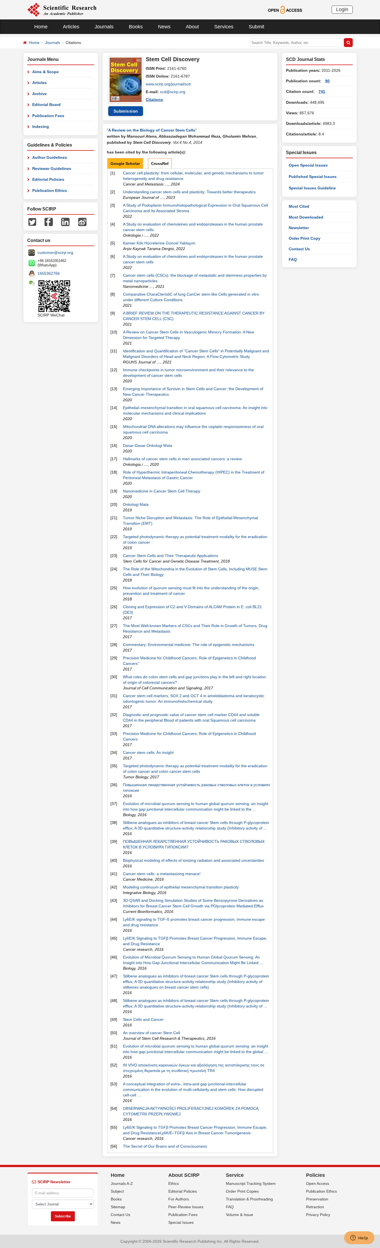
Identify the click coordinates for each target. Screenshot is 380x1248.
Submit (256, 26)
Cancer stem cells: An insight (148, 752)
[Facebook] (49, 221)
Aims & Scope (45, 72)
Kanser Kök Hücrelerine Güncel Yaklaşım (159, 243)
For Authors (178, 1199)
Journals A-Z (122, 1183)
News (164, 26)
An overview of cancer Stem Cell (151, 1033)
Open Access (317, 1183)
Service (235, 1175)
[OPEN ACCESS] (285, 9)
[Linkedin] (65, 221)
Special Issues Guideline (312, 188)
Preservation (317, 1199)
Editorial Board (46, 104)
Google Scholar (125, 163)
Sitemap (118, 1207)
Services (223, 26)
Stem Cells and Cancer (143, 1019)
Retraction (315, 1207)
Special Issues (181, 1222)
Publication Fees (48, 115)
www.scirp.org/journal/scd (168, 84)
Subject (117, 1191)
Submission (125, 111)
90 (327, 81)
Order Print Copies (242, 1191)
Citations (154, 99)
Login (342, 9)
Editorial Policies (48, 179)
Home (41, 26)
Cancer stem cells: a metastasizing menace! (162, 873)
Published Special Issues (313, 176)
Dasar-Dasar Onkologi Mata (147, 445)
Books (136, 26)
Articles (71, 26)
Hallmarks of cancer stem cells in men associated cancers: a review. (183, 459)
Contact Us (299, 249)
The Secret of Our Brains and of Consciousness (165, 1146)
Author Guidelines (49, 157)
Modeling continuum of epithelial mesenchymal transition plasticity (181, 887)
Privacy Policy (318, 1214)
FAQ (293, 259)
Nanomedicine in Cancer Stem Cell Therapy (161, 491)
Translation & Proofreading (249, 1199)
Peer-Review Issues (185, 1207)
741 (322, 91)
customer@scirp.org (55, 252)
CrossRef (160, 163)
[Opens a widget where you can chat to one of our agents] (359, 1238)
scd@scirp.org (172, 92)
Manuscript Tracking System (251, 1183)
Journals (104, 26)
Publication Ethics (49, 190)
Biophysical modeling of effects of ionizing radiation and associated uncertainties (193, 860)
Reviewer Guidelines (51, 168)
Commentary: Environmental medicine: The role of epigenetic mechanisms (188, 644)
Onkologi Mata (136, 504)
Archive (39, 93)
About (192, 26)
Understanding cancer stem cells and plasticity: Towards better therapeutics (189, 192)
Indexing (40, 126)
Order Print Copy (304, 238)
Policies (315, 1175)
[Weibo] (82, 221)
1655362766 (49, 273)
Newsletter (299, 228)
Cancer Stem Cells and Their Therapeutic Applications (170, 555)
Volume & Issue (239, 1214)
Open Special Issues (308, 165)
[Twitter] (32, 221)
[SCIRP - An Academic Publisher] (62, 9)
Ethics (173, 1183)
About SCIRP (183, 1175)
